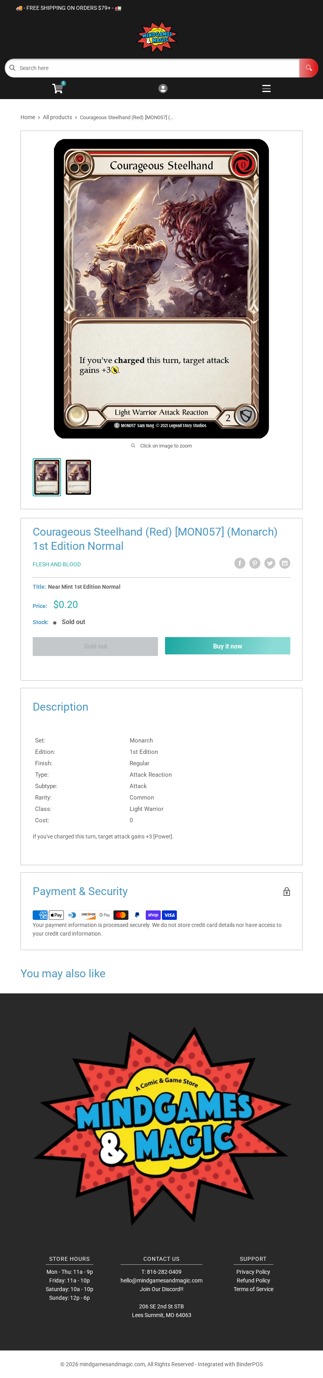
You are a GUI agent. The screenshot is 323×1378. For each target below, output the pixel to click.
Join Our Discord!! (162, 1289)
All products (57, 117)
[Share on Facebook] (239, 563)
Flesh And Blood (57, 564)
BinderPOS (249, 1364)
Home (27, 117)
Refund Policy (253, 1280)
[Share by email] (284, 563)
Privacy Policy (253, 1272)
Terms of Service (253, 1289)
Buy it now (227, 646)
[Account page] (162, 89)
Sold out (95, 646)
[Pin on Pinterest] (254, 563)
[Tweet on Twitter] (269, 563)
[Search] (308, 68)
